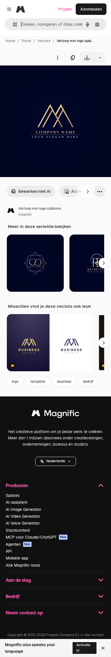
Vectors (44, 41)
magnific (25, 214)
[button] (55, 461)
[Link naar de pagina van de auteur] (11, 212)
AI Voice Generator (23, 523)
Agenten (18, 544)
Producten (17, 485)
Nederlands (55, 461)
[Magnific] (55, 414)
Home (10, 41)
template (37, 381)
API (9, 551)
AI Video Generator (23, 516)
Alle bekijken (58, 226)
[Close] (103, 648)
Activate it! (83, 648)
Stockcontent (18, 530)
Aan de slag (18, 580)
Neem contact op (24, 613)
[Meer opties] (57, 57)
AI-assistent (16, 502)
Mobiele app (17, 558)
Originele (37, 76)
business (64, 381)
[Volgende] (88, 191)
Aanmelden (91, 9)
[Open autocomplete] (12, 24)
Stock (26, 41)
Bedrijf (13, 596)
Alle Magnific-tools (23, 565)
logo (15, 381)
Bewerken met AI (34, 191)
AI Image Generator (23, 509)
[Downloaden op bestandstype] (99, 57)
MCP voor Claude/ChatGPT (36, 537)
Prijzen (65, 9)
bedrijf (88, 381)
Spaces (12, 495)
